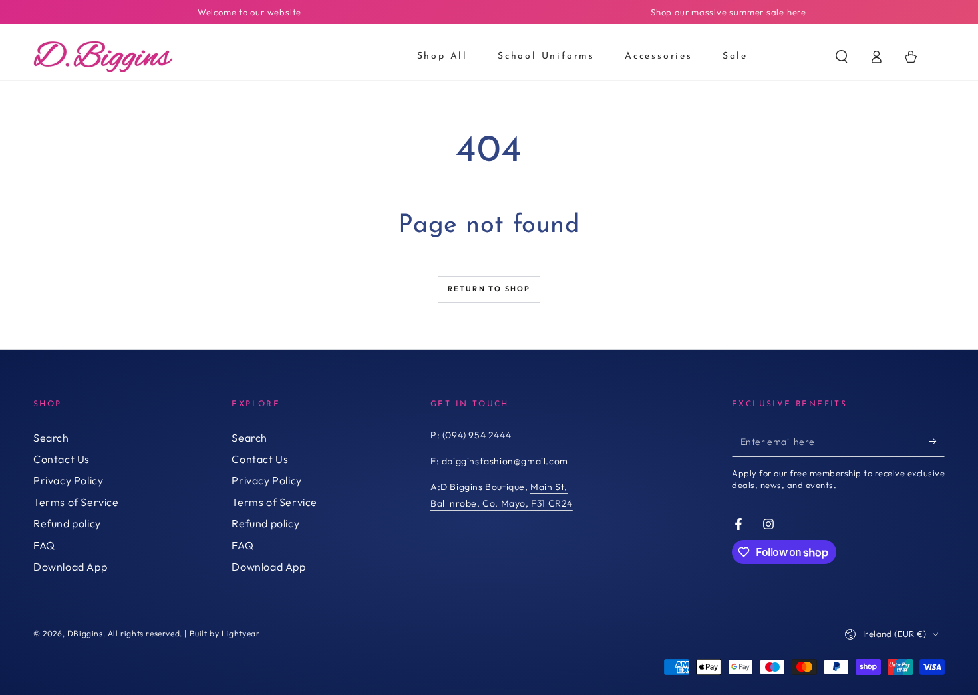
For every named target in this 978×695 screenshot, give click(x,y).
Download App (70, 566)
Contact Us (61, 459)
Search (51, 437)
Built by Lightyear (225, 633)
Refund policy (67, 523)
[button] (841, 56)
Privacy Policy (68, 480)
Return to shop (489, 288)
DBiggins (85, 633)
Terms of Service (76, 502)
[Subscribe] (937, 441)
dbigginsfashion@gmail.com (505, 461)
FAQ (44, 545)
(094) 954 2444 (476, 435)
